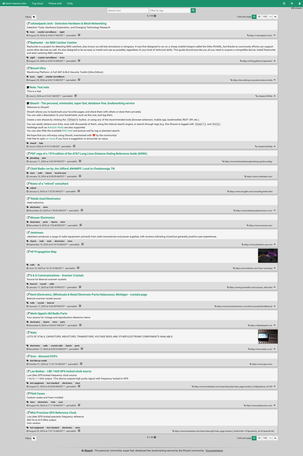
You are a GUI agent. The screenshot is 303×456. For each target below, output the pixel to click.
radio (40, 173)
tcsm (32, 32)
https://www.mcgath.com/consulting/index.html (251, 191)
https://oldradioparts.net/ (261, 325)
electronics (35, 207)
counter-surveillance (47, 32)
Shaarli (88, 450)
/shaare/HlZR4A (265, 96)
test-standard (53, 383)
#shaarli (52, 127)
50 (259, 16)
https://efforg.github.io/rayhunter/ (257, 61)
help (41, 143)
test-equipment (37, 383)
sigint (61, 32)
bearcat (33, 284)
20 (254, 16)
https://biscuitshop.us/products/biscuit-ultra (252, 80)
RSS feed (67, 130)
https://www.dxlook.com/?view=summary (254, 268)
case (60, 402)
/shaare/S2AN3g (265, 146)
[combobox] (169, 10)
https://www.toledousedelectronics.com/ (254, 210)
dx (39, 265)
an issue (50, 138)
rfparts (48, 173)
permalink (52, 35)
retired (33, 188)
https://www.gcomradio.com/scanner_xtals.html (251, 287)
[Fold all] (275, 17)
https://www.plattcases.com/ (259, 405)
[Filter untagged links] (34, 17)
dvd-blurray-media (38, 360)
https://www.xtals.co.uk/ (261, 349)
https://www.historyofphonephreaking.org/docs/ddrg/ (248, 161)
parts (45, 222)
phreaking (34, 158)
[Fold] (274, 35)
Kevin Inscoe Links (15, 3)
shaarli (33, 143)
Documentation (214, 450)
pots (44, 158)
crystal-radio (56, 345)
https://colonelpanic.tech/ (261, 35)
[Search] (284, 3)
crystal (43, 284)
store (32, 173)
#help (60, 127)
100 (265, 16)
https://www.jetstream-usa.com (258, 244)
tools (49, 241)
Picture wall (55, 3)
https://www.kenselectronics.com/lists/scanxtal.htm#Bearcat (245, 306)
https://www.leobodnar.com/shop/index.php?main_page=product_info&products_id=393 (233, 386)
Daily (70, 3)
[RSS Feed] (292, 3)
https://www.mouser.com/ (261, 225)
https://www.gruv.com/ (262, 364)
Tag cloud (37, 3)
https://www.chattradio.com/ (259, 176)
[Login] (299, 3)
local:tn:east (60, 173)
